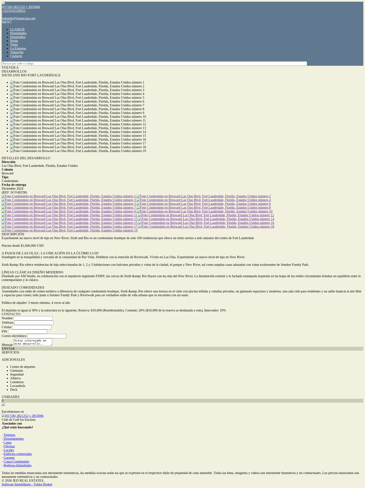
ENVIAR (8, 348)
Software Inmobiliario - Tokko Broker (27, 484)
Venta (14, 44)
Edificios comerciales (18, 454)
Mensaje (7, 345)
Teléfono (8, 322)
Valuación (16, 52)
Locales (9, 450)
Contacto (16, 56)
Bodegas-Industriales (17, 465)
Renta (14, 40)
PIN (4, 331)
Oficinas (9, 446)
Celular (6, 327)
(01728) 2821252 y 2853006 (24, 416)
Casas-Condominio (16, 461)
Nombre (7, 318)
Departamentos (14, 438)
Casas (7, 442)
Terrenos (9, 435)
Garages (9, 457)
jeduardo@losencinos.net (18, 18)
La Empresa (18, 48)
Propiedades (18, 33)
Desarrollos (17, 37)
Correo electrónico (14, 336)
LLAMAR (17, 29)
